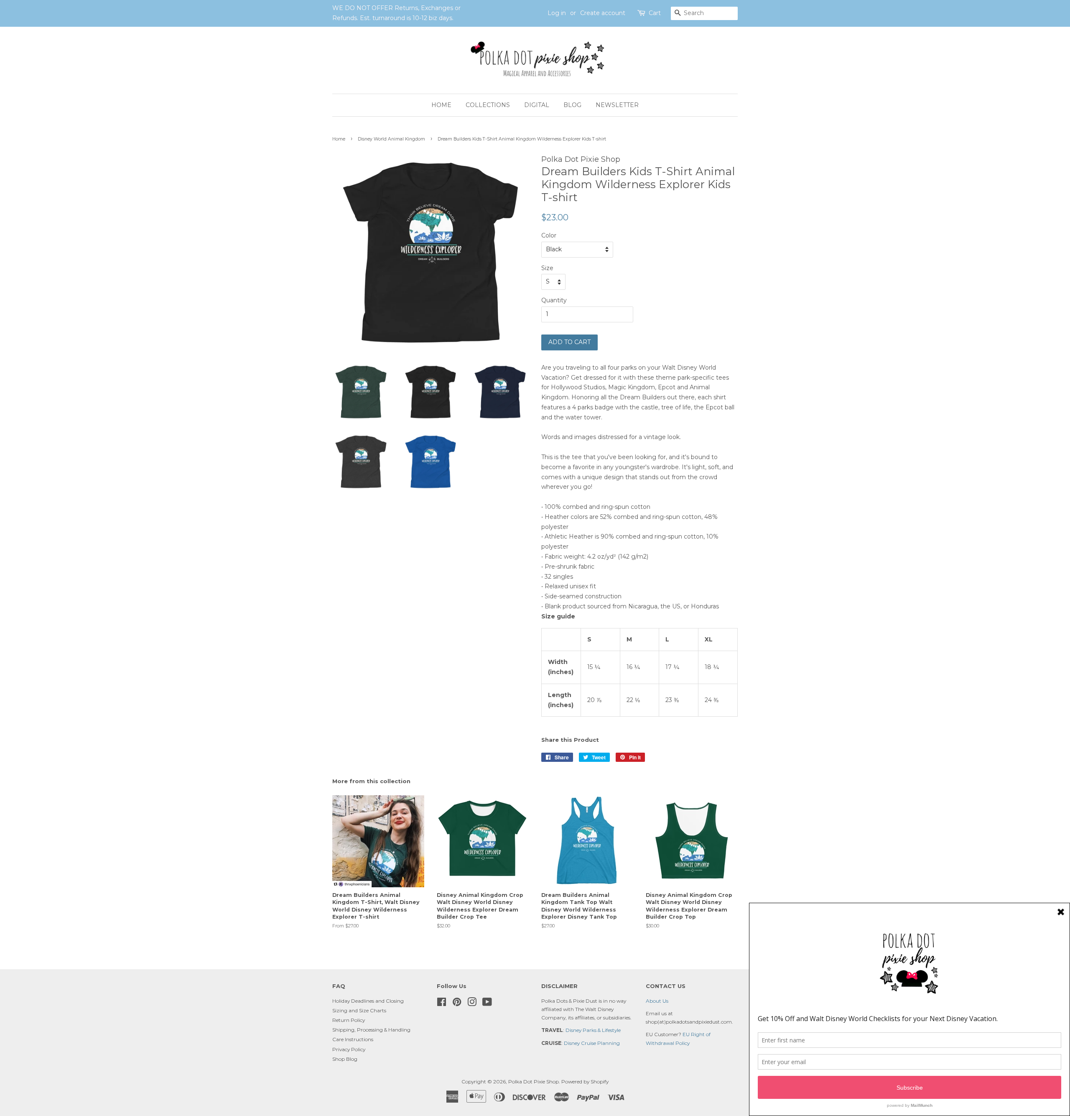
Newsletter (617, 105)
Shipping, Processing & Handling (371, 1030)
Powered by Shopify (585, 1081)
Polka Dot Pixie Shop (533, 1081)
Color (548, 235)
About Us (657, 1001)
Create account (602, 13)
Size (547, 268)
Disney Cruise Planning (592, 1043)
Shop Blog (344, 1059)
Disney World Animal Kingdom (391, 139)
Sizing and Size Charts (359, 1010)
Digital (536, 105)
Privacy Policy (348, 1049)
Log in (557, 13)
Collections (488, 105)
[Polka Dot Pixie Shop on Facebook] (441, 1004)
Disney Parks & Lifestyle (593, 1030)
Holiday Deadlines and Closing (368, 1001)
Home (441, 105)
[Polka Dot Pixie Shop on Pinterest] (456, 1004)
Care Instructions (352, 1039)
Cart (655, 13)
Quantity (554, 300)
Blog (572, 105)
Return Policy (348, 1020)
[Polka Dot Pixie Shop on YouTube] (487, 1004)
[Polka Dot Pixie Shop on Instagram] (471, 1004)
